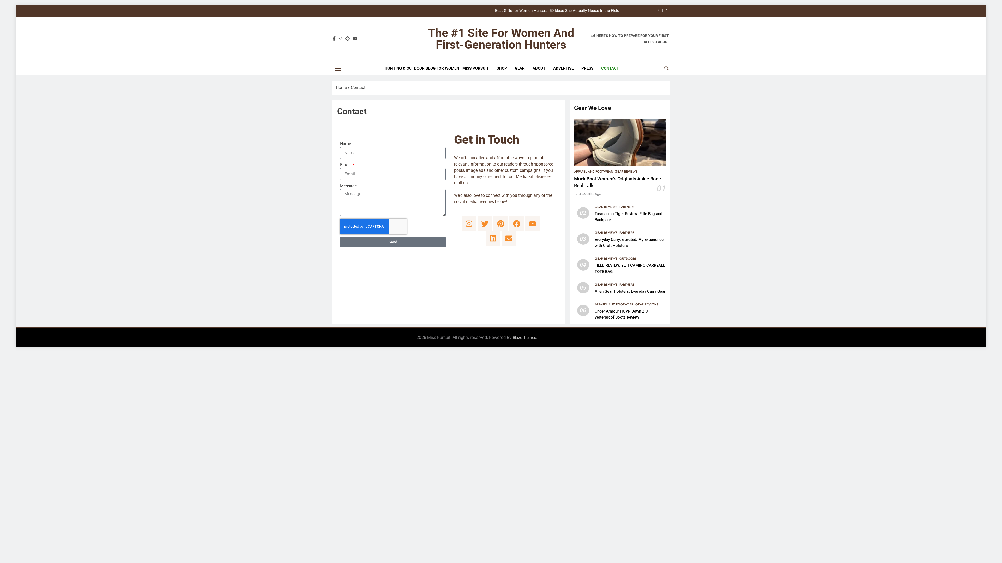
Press (587, 68)
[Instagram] (469, 223)
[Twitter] (485, 223)
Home (341, 87)
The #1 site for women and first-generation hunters (501, 39)
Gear (520, 68)
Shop (502, 68)
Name (345, 143)
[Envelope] (509, 238)
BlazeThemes (524, 337)
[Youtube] (532, 223)
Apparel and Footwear (593, 171)
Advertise (563, 68)
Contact (610, 68)
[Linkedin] (493, 238)
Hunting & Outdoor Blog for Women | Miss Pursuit (437, 68)
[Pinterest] (500, 223)
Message (348, 185)
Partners (626, 207)
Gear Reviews (626, 171)
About (539, 68)
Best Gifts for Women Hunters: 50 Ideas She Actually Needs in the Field (557, 11)
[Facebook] (516, 223)
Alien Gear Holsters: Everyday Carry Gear (630, 291)
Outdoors (628, 258)
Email (345, 164)
